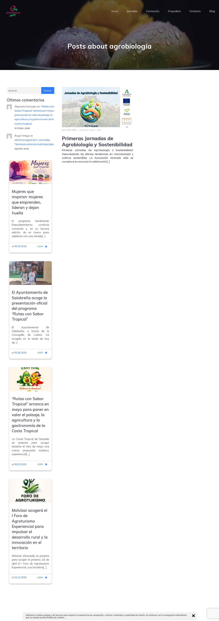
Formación (152, 11)
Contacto (195, 11)
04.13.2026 (20, 577)
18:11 (99, 130)
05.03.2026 (20, 464)
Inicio (114, 11)
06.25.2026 (20, 246)
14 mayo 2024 (87, 130)
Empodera (174, 11)
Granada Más (69, 130)
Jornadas (132, 11)
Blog (212, 11)
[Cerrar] (193, 615)
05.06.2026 (20, 352)
